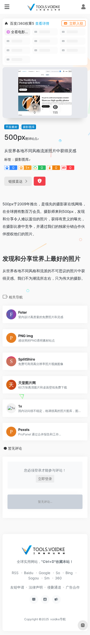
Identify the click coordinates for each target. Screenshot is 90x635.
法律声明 (36, 587)
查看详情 (42, 23)
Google (44, 573)
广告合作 (73, 587)
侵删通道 (54, 587)
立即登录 (45, 479)
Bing (69, 573)
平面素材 (12, 127)
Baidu (28, 573)
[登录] (83, 7)
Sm (47, 578)
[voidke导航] (45, 7)
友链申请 (17, 587)
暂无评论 (15, 448)
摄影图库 (29, 127)
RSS (15, 573)
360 (58, 578)
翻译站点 (31, 138)
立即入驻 (76, 23)
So (58, 573)
